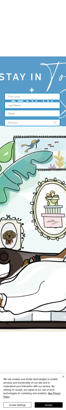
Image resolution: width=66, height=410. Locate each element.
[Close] (61, 379)
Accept (48, 405)
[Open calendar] (55, 122)
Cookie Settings (17, 405)
